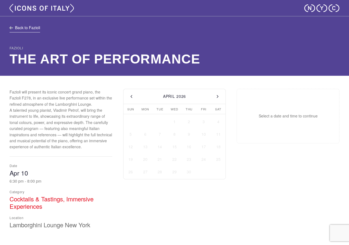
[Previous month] (131, 96)
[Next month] (217, 96)
